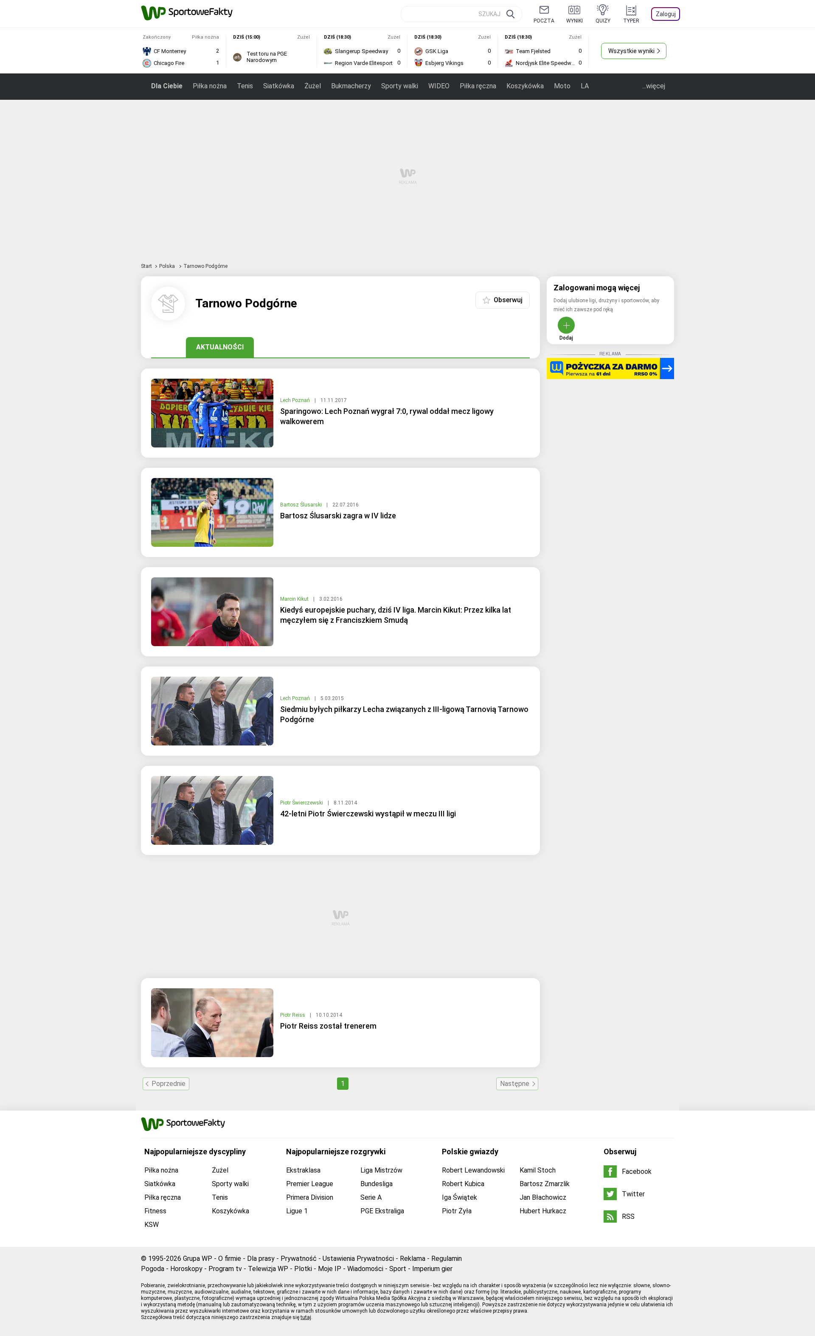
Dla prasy (261, 1258)
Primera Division (309, 1197)
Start (146, 266)
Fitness (155, 1211)
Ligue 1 (297, 1211)
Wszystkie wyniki (631, 51)
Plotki (303, 1269)
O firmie (229, 1258)
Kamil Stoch (538, 1170)
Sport (397, 1269)
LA (585, 86)
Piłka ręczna (478, 86)
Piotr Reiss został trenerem (328, 1025)
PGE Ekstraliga (382, 1211)
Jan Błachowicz (543, 1197)
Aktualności (220, 347)
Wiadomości (365, 1269)
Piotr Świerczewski (302, 803)
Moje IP (329, 1269)
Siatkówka (278, 86)
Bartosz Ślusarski (301, 505)
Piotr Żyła (457, 1211)
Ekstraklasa (303, 1170)
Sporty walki (399, 86)
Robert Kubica (463, 1184)
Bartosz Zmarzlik (545, 1184)
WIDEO (439, 86)
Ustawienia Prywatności (358, 1258)
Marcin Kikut (295, 599)
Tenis (245, 86)
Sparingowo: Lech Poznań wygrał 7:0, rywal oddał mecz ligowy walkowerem (387, 416)
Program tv (225, 1269)
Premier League (309, 1184)
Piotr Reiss (293, 1015)
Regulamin (446, 1258)
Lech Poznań (295, 400)
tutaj (306, 1317)
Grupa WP (197, 1258)
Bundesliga (376, 1184)
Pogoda (152, 1269)
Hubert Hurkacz (543, 1211)
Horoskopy (186, 1269)
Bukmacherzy (351, 86)
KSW (151, 1225)
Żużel (312, 86)
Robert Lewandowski (473, 1170)
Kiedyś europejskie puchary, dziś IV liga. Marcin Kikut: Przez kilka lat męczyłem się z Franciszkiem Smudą (395, 614)
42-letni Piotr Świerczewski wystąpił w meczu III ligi (368, 813)
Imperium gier (432, 1269)
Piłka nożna (210, 86)
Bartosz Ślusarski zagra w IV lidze (338, 515)
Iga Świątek (459, 1197)
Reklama (412, 1258)
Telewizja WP (268, 1269)
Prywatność (299, 1258)
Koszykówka (525, 86)
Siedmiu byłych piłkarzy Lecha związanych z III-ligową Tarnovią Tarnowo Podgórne (404, 714)
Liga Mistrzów (381, 1170)
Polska (167, 266)
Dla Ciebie (167, 86)
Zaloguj (666, 14)
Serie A (371, 1197)
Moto (562, 86)
